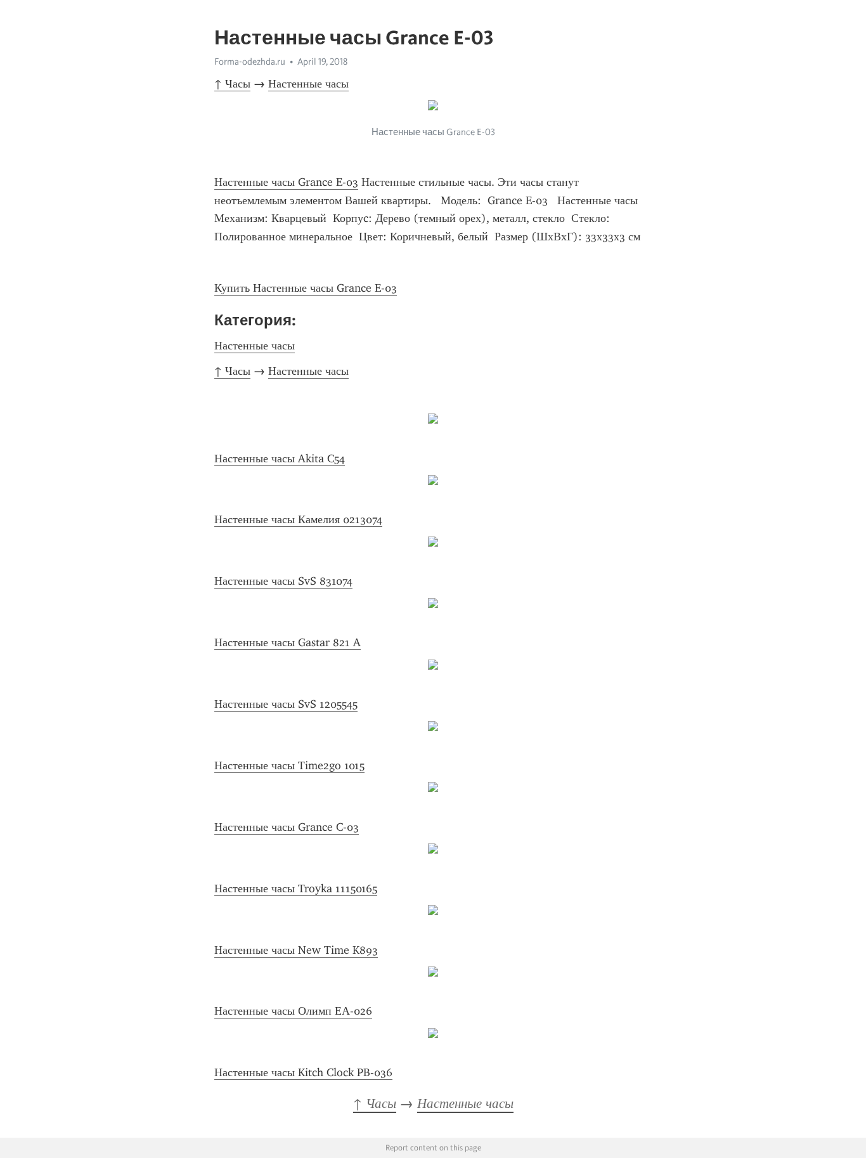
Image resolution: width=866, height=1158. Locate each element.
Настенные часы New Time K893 (296, 950)
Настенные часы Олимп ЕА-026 (293, 1011)
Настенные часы (308, 84)
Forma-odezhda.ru (249, 61)
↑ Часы (232, 84)
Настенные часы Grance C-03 (286, 827)
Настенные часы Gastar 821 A (287, 642)
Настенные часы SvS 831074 (283, 581)
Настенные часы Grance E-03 (286, 182)
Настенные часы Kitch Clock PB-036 (303, 1072)
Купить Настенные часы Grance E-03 (305, 288)
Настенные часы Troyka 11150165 (295, 888)
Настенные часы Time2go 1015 (289, 765)
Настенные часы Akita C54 (279, 458)
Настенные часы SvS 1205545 (286, 704)
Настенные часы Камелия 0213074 (298, 519)
